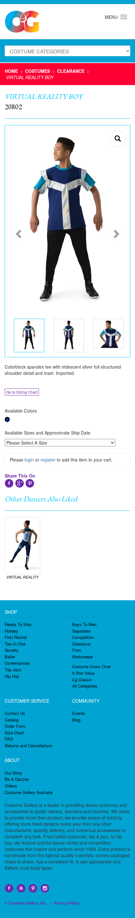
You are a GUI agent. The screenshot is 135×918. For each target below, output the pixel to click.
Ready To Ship (18, 624)
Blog (76, 720)
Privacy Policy (67, 903)
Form (77, 650)
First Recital (16, 637)
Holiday (11, 631)
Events (78, 713)
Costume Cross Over (91, 666)
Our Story (13, 773)
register (48, 459)
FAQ (9, 739)
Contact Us (15, 713)
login (29, 459)
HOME (11, 71)
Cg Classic (82, 680)
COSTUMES (37, 71)
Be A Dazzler (17, 779)
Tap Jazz (13, 669)
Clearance (81, 644)
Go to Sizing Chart (21, 392)
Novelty (12, 650)
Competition (83, 637)
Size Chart (14, 733)
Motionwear (82, 657)
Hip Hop (12, 676)
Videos (11, 786)
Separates (81, 631)
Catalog (12, 720)
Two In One (15, 644)
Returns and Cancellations (28, 745)
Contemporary (17, 663)
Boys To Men (84, 624)
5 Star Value (83, 673)
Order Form (15, 726)
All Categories (85, 686)
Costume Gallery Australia (28, 792)
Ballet (10, 657)
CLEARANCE (70, 71)
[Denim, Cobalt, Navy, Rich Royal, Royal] (7, 419)
